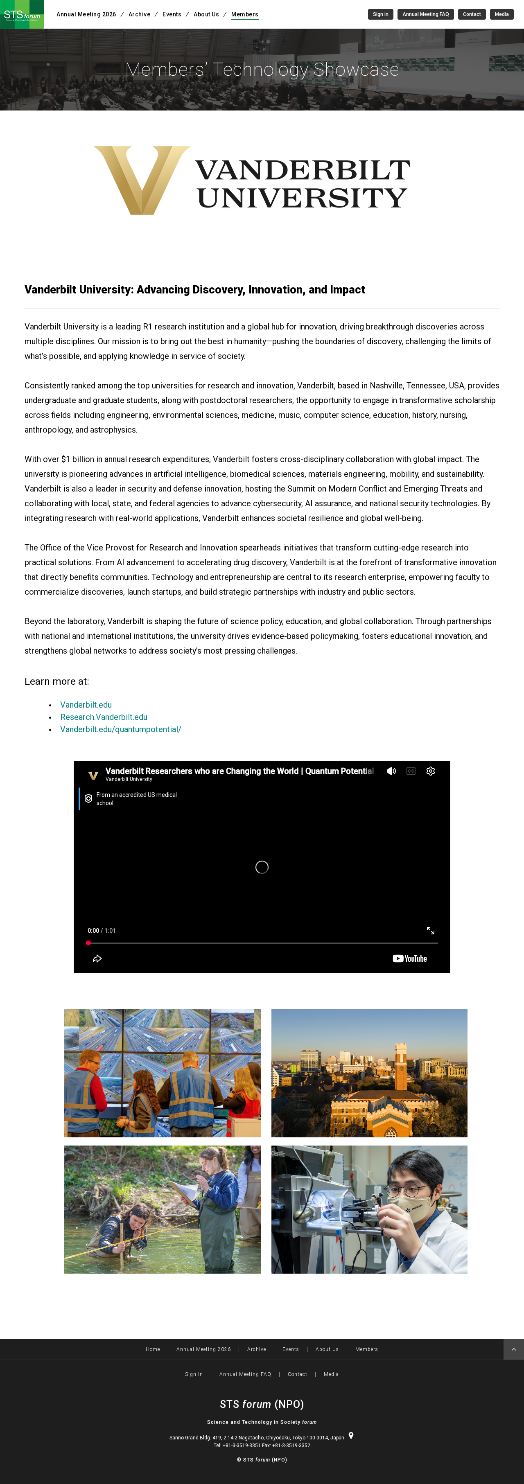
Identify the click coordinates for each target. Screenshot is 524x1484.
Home (153, 1349)
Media (502, 14)
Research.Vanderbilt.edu (103, 717)
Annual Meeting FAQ (425, 14)
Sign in (380, 14)
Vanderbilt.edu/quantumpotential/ (120, 729)
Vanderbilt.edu (86, 705)
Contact (472, 14)
